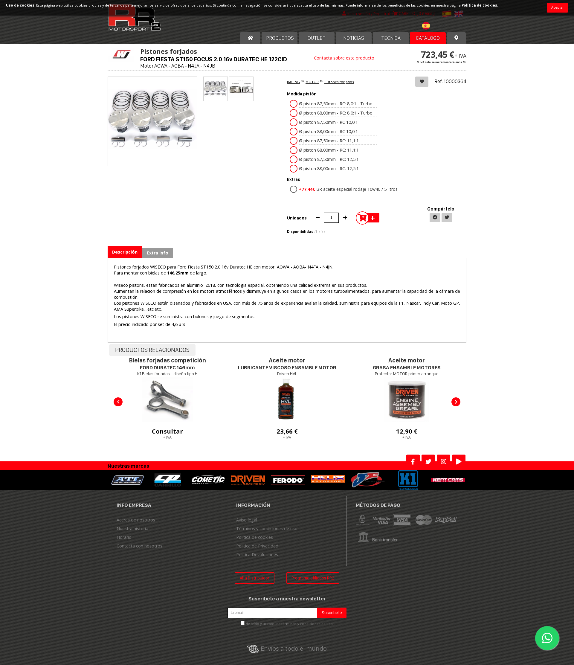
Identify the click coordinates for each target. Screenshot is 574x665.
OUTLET (317, 38)
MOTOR (312, 82)
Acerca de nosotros (136, 520)
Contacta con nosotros (139, 546)
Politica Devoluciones (257, 554)
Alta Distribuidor (254, 577)
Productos (280, 38)
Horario (124, 537)
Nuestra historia (132, 528)
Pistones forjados (339, 82)
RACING (293, 82)
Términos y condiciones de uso (266, 528)
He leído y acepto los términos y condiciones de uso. (289, 623)
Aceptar (557, 7)
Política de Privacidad (257, 546)
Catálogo (428, 38)
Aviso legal (246, 520)
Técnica (391, 38)
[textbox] (435, 25)
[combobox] (435, 26)
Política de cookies (254, 537)
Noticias (353, 38)
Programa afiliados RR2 (312, 577)
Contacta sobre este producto (344, 58)
